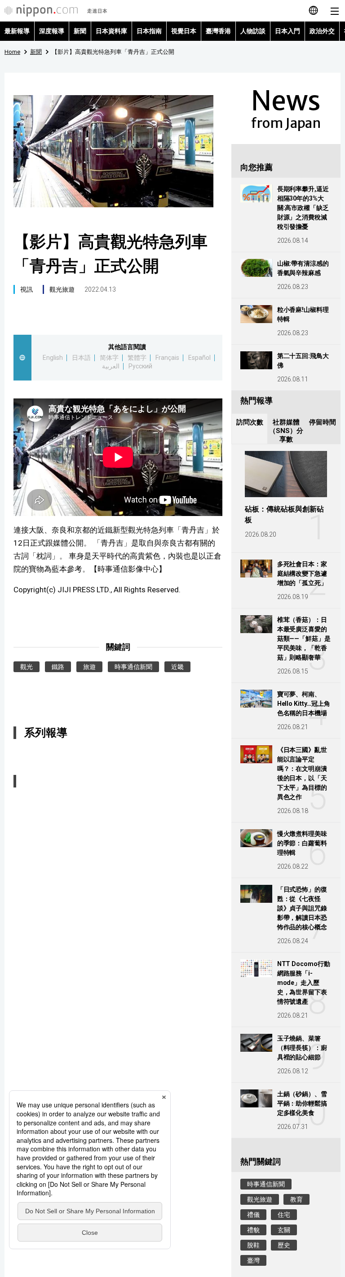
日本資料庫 (111, 31)
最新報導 (17, 31)
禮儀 (253, 1214)
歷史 (284, 1245)
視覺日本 (183, 31)
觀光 (26, 666)
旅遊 (89, 666)
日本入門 (287, 31)
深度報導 (51, 31)
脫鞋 (253, 1245)
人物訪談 (252, 31)
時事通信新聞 (133, 666)
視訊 (26, 289)
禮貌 (253, 1229)
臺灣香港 (218, 31)
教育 (296, 1199)
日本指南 (149, 31)
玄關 (284, 1229)
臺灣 (253, 1260)
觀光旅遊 (62, 289)
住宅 (284, 1214)
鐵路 (58, 666)
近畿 (177, 666)
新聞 (80, 31)
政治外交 (322, 31)
